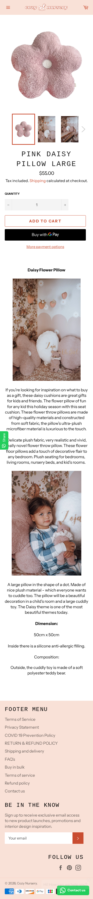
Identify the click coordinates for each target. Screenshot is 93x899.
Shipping (38, 180)
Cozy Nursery (27, 883)
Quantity (12, 193)
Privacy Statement (22, 727)
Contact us (15, 791)
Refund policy (17, 783)
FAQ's (10, 759)
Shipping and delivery (24, 751)
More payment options (45, 246)
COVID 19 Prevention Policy (30, 735)
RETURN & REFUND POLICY (31, 743)
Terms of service (20, 775)
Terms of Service (20, 719)
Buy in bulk (15, 767)
